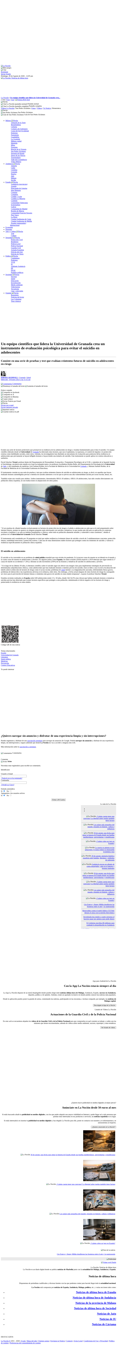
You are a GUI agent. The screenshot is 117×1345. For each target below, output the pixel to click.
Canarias (14, 192)
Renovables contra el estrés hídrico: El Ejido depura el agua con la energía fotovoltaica (98, 912)
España (8, 182)
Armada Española (17, 250)
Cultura (13, 236)
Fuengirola (15, 135)
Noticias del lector (17, 297)
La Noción (5, 98)
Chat (3, 100)
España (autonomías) (18, 223)
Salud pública (6, 659)
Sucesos (14, 277)
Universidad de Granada (10, 655)
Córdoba (14, 170)
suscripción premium (34, 741)
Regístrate (4, 72)
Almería (14, 166)
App (12, 100)
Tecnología (15, 289)
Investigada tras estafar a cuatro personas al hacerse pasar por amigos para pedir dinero (98, 918)
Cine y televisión (17, 291)
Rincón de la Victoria (18, 149)
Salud (13, 279)
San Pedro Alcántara (23, 108)
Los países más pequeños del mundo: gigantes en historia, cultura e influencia (101, 827)
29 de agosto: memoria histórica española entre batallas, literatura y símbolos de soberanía (98, 858)
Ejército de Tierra (17, 254)
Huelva (13, 174)
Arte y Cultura (10, 231)
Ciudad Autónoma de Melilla (21, 221)
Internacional (14, 225)
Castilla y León (16, 197)
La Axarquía (15, 139)
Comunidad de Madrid (19, 209)
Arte (12, 233)
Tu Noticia (47, 108)
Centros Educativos (8, 665)
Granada (14, 172)
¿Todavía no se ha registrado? (11, 778)
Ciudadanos (15, 258)
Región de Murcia (17, 211)
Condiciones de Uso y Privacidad (96, 1341)
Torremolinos (16, 158)
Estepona (14, 133)
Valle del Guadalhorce (19, 160)
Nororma (14, 147)
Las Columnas (16, 299)
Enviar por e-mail (7, 405)
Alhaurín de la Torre (18, 123)
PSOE (13, 270)
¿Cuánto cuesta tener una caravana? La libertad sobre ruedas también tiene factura (98, 818)
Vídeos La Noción (7, 108)
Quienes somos (43, 1341)
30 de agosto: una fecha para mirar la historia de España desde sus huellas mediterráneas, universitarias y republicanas (98, 835)
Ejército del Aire (17, 252)
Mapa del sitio (32, 1341)
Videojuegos (15, 287)
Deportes (8, 229)
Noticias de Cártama (104, 1324)
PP (12, 268)
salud (63, 570)
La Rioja (14, 217)
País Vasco (15, 215)
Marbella (14, 143)
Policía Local (15, 244)
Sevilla (13, 180)
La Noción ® (6, 1341)
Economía (9, 227)
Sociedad (9, 275)
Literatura (4, 657)
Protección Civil (17, 240)
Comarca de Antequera (19, 129)
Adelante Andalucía (18, 266)
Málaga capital (16, 141)
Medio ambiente (17, 285)
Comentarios (16, 384)
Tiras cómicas (16, 301)
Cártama (14, 127)
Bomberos (14, 242)
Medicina (4, 661)
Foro (8, 100)
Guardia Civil (16, 248)
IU (12, 264)
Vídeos (39, 108)
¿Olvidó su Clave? (7, 785)
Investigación (16, 283)
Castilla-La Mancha (18, 199)
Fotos (34, 108)
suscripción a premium (28, 747)
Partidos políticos (17, 272)
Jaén (12, 176)
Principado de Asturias (19, 188)
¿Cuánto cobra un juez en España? (102, 1243)
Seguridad (9, 238)
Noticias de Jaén (106, 1313)
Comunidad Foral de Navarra (21, 213)
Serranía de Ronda (17, 153)
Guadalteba (15, 137)
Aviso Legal (78, 1341)
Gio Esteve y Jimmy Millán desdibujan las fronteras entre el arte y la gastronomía (99, 906)
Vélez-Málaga (16, 162)
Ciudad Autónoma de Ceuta (21, 219)
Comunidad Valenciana (19, 203)
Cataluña (14, 201)
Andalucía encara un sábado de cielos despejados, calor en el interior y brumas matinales (100, 866)
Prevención (5, 663)
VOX (13, 262)
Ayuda (23, 1341)
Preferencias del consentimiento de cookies (25, 1343)
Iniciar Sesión (6, 74)
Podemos (14, 260)
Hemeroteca (56, 108)
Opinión (8, 293)
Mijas (13, 145)
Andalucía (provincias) (19, 184)
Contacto (69, 1341)
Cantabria (14, 194)
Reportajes (15, 295)
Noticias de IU (108, 1319)
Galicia (13, 207)
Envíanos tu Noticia (58, 1341)
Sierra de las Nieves (18, 155)
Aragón (13, 186)
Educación (15, 281)
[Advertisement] (58, 17)
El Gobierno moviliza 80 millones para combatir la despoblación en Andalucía (100, 924)
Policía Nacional (17, 246)
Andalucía (9, 164)
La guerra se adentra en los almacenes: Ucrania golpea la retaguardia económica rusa (99, 850)
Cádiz (13, 168)
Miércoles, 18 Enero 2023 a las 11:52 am (15, 380)
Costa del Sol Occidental (20, 131)
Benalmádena (16, 125)
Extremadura (15, 205)
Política (8, 256)
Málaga (8, 121)
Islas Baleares (16, 190)
